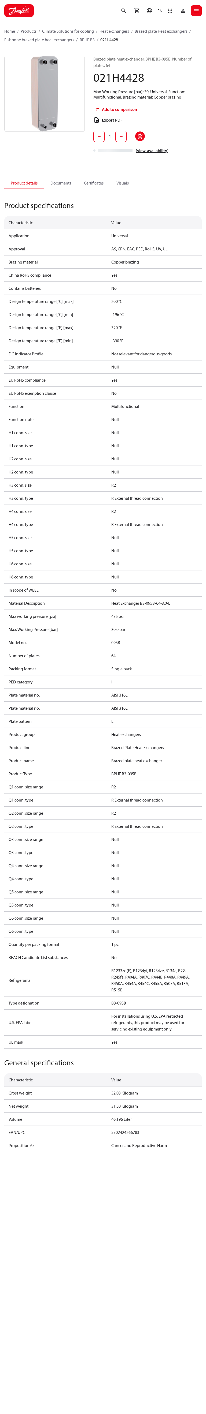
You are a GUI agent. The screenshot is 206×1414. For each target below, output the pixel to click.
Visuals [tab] (122, 183)
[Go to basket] (136, 11)
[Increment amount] (121, 136)
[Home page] (19, 10)
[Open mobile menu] (196, 10)
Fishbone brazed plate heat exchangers (39, 39)
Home (9, 31)
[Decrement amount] (99, 136)
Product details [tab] (24, 183)
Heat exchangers (114, 31)
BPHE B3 (87, 39)
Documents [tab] (60, 183)
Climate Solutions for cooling (68, 31)
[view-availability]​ (152, 150)
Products (28, 31)
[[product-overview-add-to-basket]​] (140, 136)
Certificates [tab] (94, 183)
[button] (153, 11)
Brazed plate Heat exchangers (161, 31)
